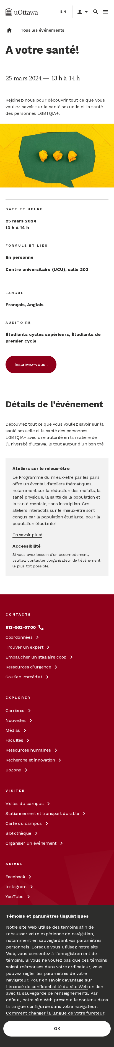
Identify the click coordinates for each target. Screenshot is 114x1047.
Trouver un (24, 647)
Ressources (28, 667)
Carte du (24, 823)
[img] (22, 12)
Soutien (24, 676)
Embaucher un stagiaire (36, 657)
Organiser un (31, 843)
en (63, 11)
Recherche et (30, 760)
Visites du (24, 803)
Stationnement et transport (42, 813)
